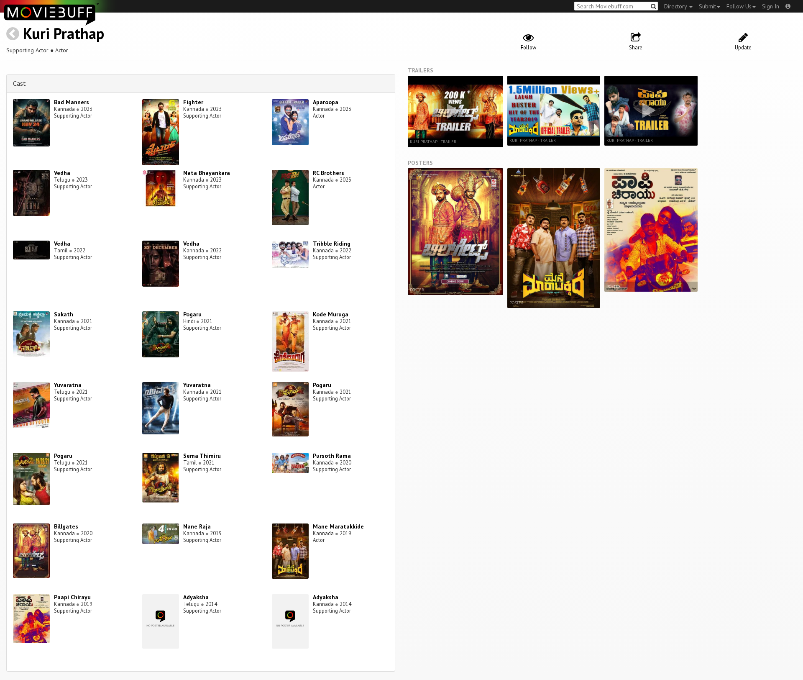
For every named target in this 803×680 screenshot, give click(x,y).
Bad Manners (71, 102)
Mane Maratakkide (338, 526)
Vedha (62, 173)
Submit (707, 6)
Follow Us (739, 6)
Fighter (193, 102)
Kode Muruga (330, 314)
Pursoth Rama (332, 455)
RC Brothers (328, 173)
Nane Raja (197, 526)
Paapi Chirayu (72, 597)
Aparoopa (325, 102)
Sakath (63, 314)
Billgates (66, 526)
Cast (19, 83)
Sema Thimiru (202, 455)
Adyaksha (196, 597)
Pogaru (192, 314)
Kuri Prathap (63, 33)
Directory (676, 6)
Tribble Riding (331, 243)
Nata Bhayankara (206, 173)
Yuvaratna (68, 385)
